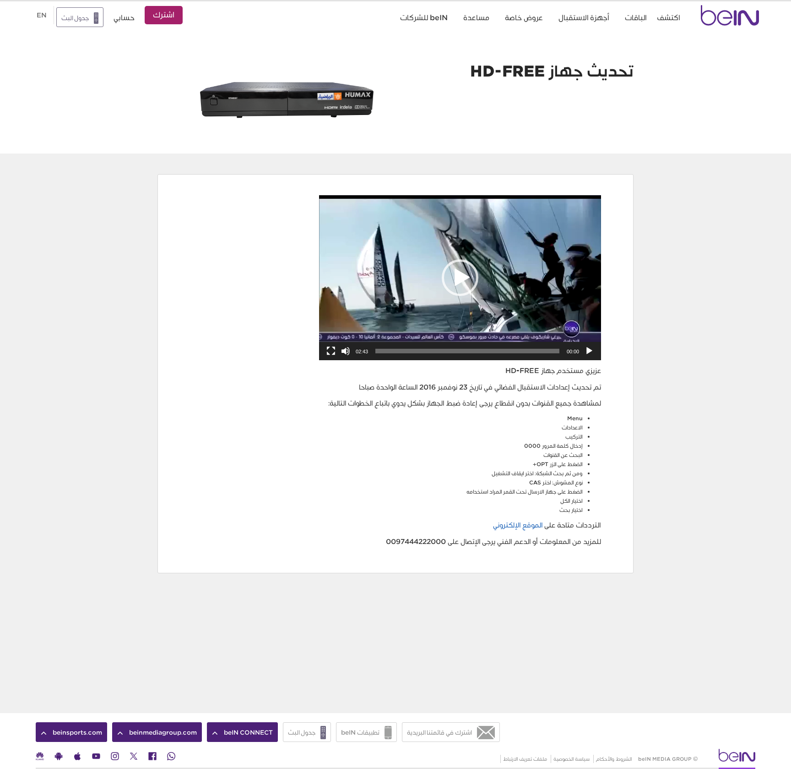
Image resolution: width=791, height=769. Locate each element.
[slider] (467, 351)
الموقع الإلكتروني (518, 525)
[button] (460, 277)
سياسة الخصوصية (571, 759)
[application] (460, 277)
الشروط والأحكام (614, 759)
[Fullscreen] (331, 351)
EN (42, 15)
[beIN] (737, 758)
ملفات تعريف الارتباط (525, 759)
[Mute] (345, 351)
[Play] (589, 351)
